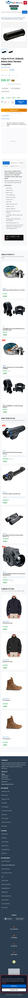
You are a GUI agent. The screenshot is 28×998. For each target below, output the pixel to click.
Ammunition (4, 814)
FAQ (2, 876)
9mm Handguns (5, 806)
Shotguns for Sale (5, 799)
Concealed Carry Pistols (7, 810)
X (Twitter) (20, 918)
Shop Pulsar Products (5, 67)
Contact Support (5, 899)
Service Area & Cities (6, 884)
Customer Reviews (6, 868)
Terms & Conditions (6, 903)
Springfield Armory (6, 849)
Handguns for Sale (6, 791)
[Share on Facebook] (9, 75)
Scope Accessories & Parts (16, 17)
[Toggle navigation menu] (25, 2)
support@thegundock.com (7, 784)
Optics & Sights (7, 17)
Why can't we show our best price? (14, 84)
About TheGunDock (6, 861)
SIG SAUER (4, 837)
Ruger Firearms (5, 845)
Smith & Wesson (5, 841)
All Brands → (4, 853)
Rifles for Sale (5, 795)
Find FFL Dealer (5, 880)
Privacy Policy (4, 907)
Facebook (9, 918)
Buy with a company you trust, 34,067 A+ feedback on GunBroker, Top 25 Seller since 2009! (16, 124)
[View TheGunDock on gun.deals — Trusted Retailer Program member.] (14, 974)
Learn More (4, 982)
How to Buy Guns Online (7, 872)
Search (24, 12)
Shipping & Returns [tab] (14, 166)
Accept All (14, 986)
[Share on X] (12, 75)
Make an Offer (14, 110)
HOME (2, 17)
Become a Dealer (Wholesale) (8, 865)
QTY (2, 102)
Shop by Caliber (5, 818)
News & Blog (4, 826)
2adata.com (20, 994)
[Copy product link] (16, 75)
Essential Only (14, 989)
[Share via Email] (5, 75)
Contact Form (4, 781)
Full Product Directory (6, 822)
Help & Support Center (6, 896)
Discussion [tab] (5, 166)
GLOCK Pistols (5, 834)
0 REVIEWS (12, 70)
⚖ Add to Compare (5, 118)
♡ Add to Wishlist (5, 115)
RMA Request (5, 892)
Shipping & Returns (6, 888)
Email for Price (21, 102)
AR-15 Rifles (4, 803)
